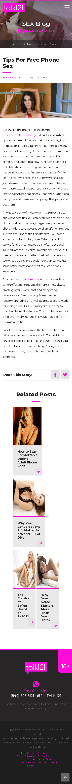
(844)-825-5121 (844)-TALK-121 (36, 696)
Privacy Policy (45, 756)
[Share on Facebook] (55, 374)
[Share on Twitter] (65, 374)
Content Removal (47, 762)
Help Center (28, 753)
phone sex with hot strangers (21, 135)
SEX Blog (25, 44)
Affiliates (42, 753)
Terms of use (44, 759)
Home (14, 44)
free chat (34, 279)
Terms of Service (26, 756)
